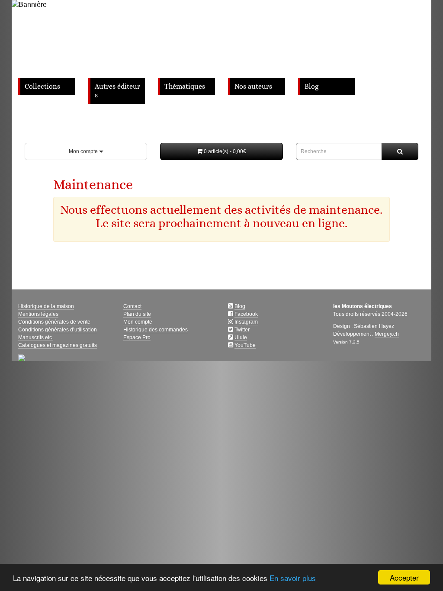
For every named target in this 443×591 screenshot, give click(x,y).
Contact (132, 306)
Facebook (246, 314)
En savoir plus (293, 577)
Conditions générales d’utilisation (57, 330)
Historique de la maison (46, 306)
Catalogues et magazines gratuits (57, 345)
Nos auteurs (253, 86)
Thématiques (184, 86)
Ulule (240, 337)
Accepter (404, 577)
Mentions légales (38, 314)
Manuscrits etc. (35, 337)
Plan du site (137, 314)
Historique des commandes (155, 330)
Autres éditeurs (117, 91)
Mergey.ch (387, 334)
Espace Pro (137, 337)
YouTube (245, 345)
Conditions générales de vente (54, 322)
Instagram (246, 322)
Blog (311, 86)
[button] (221, 151)
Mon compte (84, 151)
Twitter (242, 330)
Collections (42, 86)
